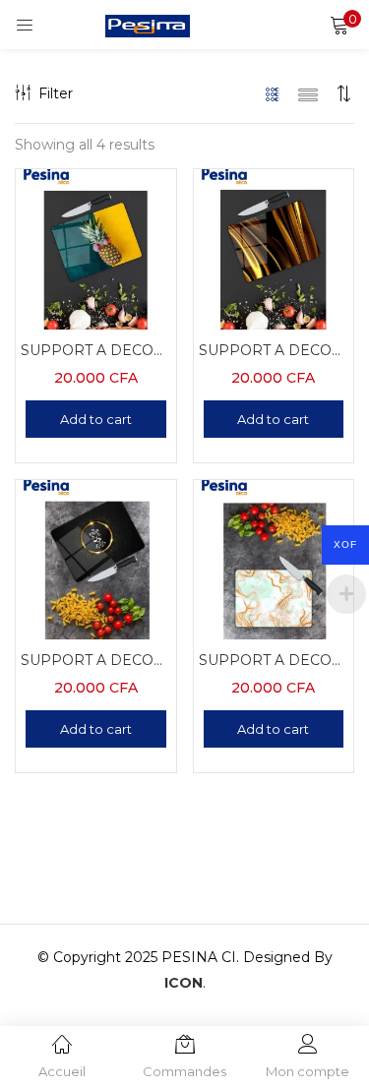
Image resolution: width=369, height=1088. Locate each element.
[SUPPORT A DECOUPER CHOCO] (274, 558)
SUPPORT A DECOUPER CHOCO (274, 660)
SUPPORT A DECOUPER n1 (96, 350)
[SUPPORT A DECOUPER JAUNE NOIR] (274, 248)
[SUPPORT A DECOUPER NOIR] (96, 558)
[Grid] (273, 93)
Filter (55, 93)
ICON (183, 983)
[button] (339, 24)
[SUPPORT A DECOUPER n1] (96, 248)
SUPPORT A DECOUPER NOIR (96, 660)
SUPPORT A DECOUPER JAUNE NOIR (274, 350)
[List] (308, 93)
